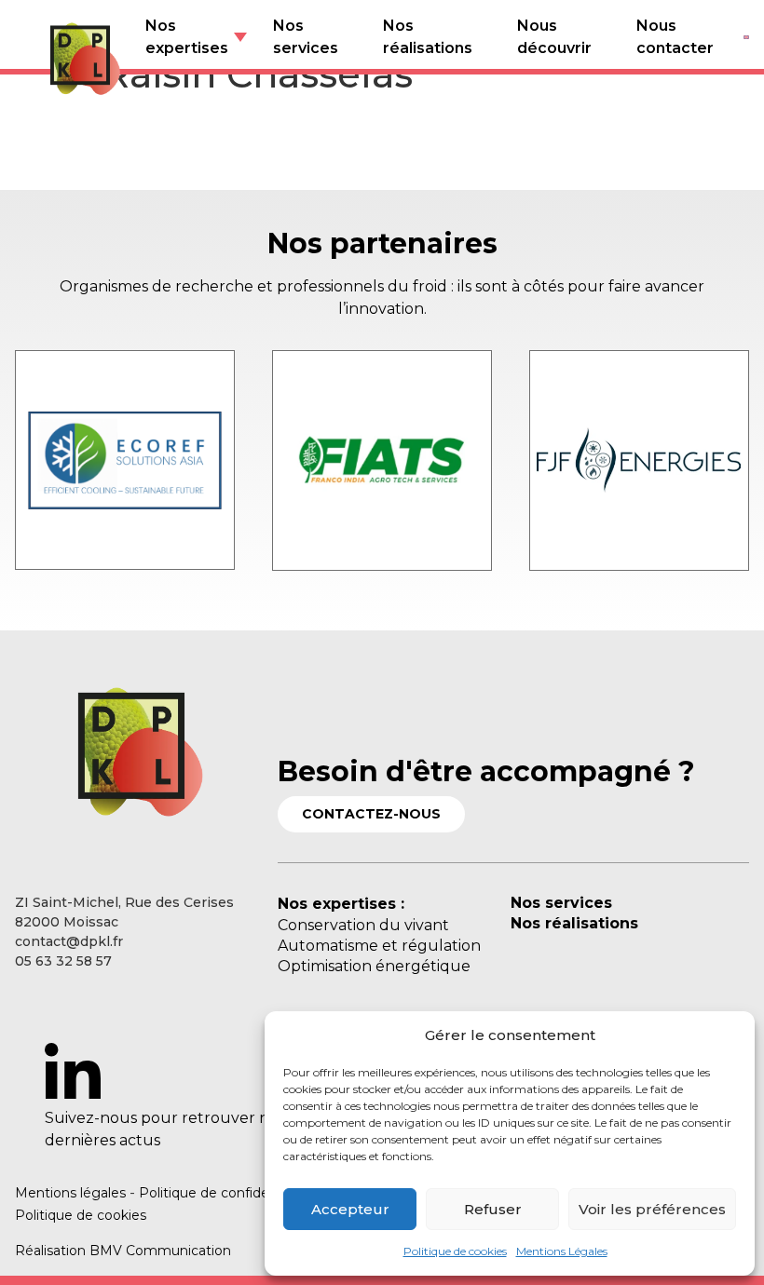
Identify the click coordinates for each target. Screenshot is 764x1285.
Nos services (305, 37)
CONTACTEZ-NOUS (371, 813)
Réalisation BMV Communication (123, 1250)
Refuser (493, 1209)
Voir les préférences (652, 1209)
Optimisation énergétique (374, 966)
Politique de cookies (455, 1251)
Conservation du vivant (363, 925)
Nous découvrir (554, 37)
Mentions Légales (561, 1251)
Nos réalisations (427, 37)
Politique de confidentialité (226, 1192)
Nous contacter (675, 37)
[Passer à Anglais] (746, 37)
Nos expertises (186, 37)
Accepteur (350, 1209)
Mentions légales (70, 1192)
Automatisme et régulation (379, 945)
